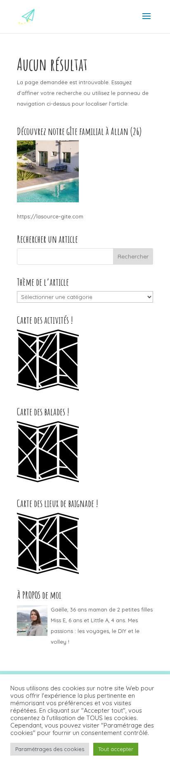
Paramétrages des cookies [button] (49, 749)
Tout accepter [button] (115, 749)
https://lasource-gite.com (50, 216)
